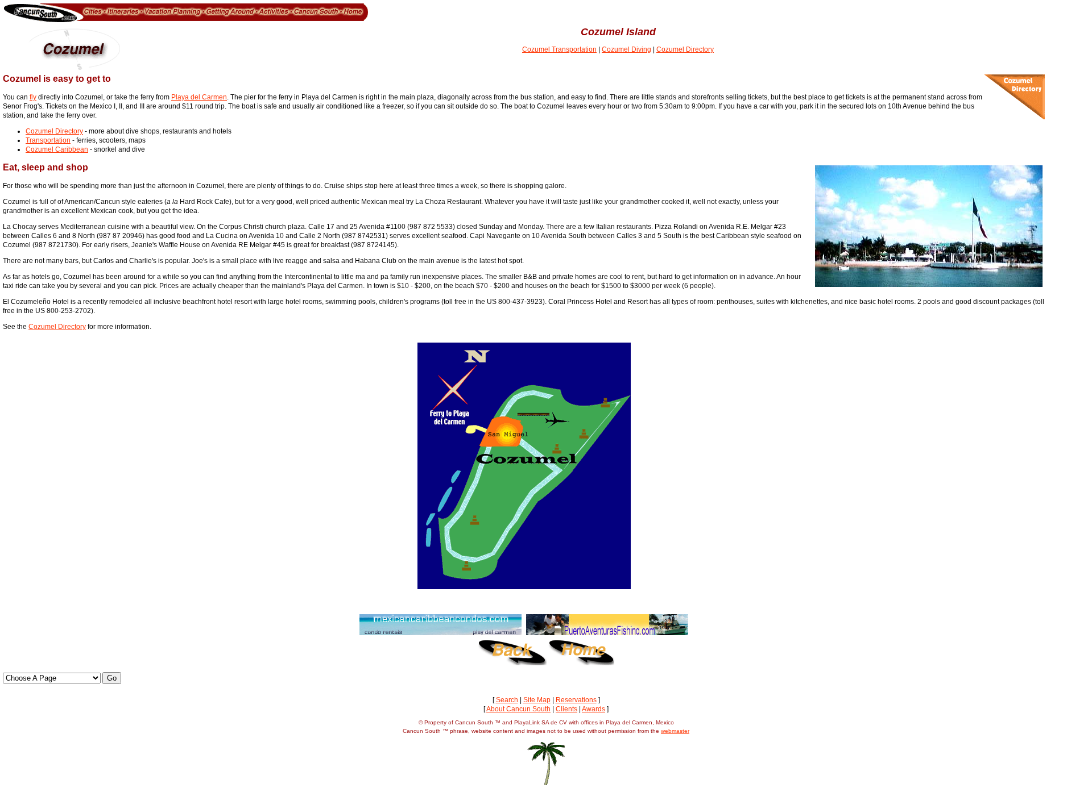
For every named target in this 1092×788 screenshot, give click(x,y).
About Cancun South (518, 709)
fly (33, 97)
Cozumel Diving (626, 49)
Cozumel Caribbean (57, 149)
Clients (566, 709)
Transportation (48, 140)
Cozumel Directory (685, 49)
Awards (593, 709)
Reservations (576, 700)
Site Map (537, 700)
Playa (181, 97)
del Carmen (209, 97)
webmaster (675, 731)
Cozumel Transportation (559, 49)
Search (507, 700)
